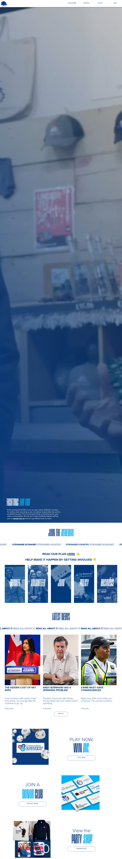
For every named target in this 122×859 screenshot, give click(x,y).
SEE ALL (61, 713)
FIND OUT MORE (32, 803)
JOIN (115, 3)
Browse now (82, 848)
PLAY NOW (81, 757)
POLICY (100, 3)
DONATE (86, 3)
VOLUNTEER (72, 3)
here (71, 554)
